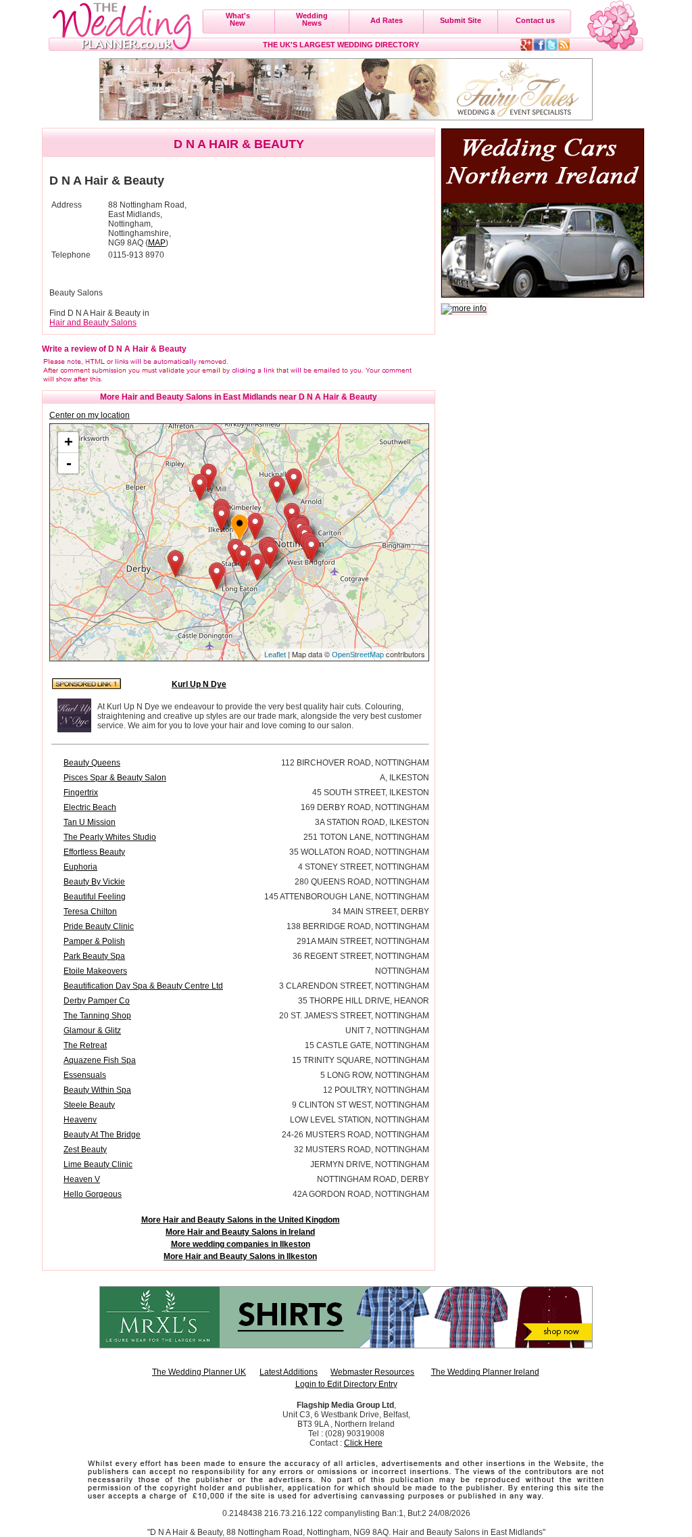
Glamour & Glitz (92, 1030)
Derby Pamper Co (97, 1001)
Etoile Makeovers (95, 971)
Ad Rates (386, 20)
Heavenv (80, 1120)
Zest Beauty (85, 1149)
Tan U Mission (90, 822)
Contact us (535, 20)
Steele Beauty (89, 1105)
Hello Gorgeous (93, 1194)
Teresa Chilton (90, 911)
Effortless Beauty (94, 852)
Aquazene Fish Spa (100, 1060)
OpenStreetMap (358, 655)
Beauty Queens (92, 762)
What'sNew (238, 19)
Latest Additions (289, 1372)
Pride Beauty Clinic (99, 926)
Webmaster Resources (372, 1372)
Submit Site (460, 20)
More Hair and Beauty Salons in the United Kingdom (240, 1220)
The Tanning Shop (97, 1015)
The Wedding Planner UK (199, 1372)
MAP (157, 242)
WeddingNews (312, 19)
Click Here (363, 1443)
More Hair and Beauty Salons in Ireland (240, 1232)
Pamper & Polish (94, 941)
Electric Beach (90, 807)
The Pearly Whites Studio (110, 837)
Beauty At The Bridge (102, 1134)
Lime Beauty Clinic (98, 1164)
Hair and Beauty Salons (93, 322)
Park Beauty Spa (94, 956)
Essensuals (85, 1075)
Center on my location (89, 415)
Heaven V (82, 1179)
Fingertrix (81, 792)
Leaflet (275, 655)
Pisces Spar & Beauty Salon (115, 777)
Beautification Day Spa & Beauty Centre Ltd (143, 986)
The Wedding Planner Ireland (485, 1372)
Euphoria (80, 867)
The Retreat (85, 1045)
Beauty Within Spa (97, 1090)
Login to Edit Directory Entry (346, 1384)
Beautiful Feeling (95, 896)
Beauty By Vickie (94, 881)
